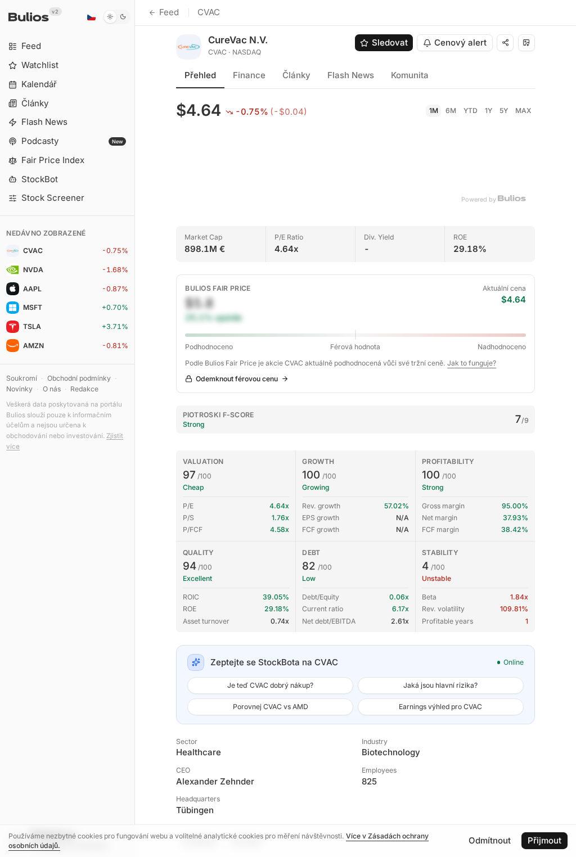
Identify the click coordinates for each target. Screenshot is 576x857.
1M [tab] (433, 110)
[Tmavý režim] (116, 17)
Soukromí (21, 378)
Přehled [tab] (200, 75)
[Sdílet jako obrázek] (526, 42)
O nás (52, 389)
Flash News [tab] (350, 75)
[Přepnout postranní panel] (134, 428)
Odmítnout (490, 840)
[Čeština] (91, 17)
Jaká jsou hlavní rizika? (440, 685)
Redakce (84, 389)
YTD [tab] (471, 110)
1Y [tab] (488, 110)
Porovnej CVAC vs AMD (270, 706)
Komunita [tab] (410, 75)
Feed (169, 12)
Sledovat (390, 42)
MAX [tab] (523, 110)
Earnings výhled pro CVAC (440, 706)
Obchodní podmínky (79, 378)
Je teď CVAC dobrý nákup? (270, 685)
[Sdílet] (505, 42)
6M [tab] (451, 110)
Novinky (19, 389)
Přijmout (544, 840)
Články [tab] (296, 75)
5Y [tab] (504, 110)
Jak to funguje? (471, 363)
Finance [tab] (249, 75)
